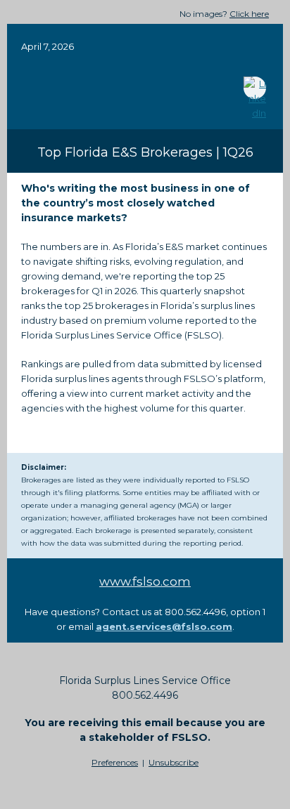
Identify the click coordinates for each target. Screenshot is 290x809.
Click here (249, 13)
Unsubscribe (173, 762)
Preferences (115, 762)
